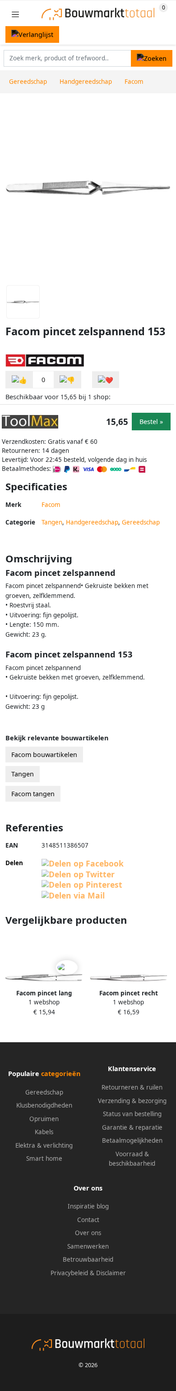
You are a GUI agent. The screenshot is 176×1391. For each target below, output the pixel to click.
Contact (88, 1220)
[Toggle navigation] (15, 14)
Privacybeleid (69, 1273)
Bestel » (151, 421)
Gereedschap (141, 522)
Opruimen (44, 1119)
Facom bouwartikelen (44, 754)
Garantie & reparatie (132, 1127)
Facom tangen (33, 793)
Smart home (44, 1158)
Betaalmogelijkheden (132, 1140)
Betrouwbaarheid (88, 1259)
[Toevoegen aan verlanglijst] (105, 379)
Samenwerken (88, 1246)
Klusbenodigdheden (44, 1105)
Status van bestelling (132, 1114)
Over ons (88, 1233)
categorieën (60, 1073)
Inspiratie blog (88, 1206)
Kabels (44, 1132)
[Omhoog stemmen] (19, 379)
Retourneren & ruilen (132, 1087)
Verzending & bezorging (132, 1101)
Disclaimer (111, 1273)
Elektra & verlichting (44, 1145)
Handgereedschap (92, 522)
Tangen (52, 522)
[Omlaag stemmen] (67, 379)
